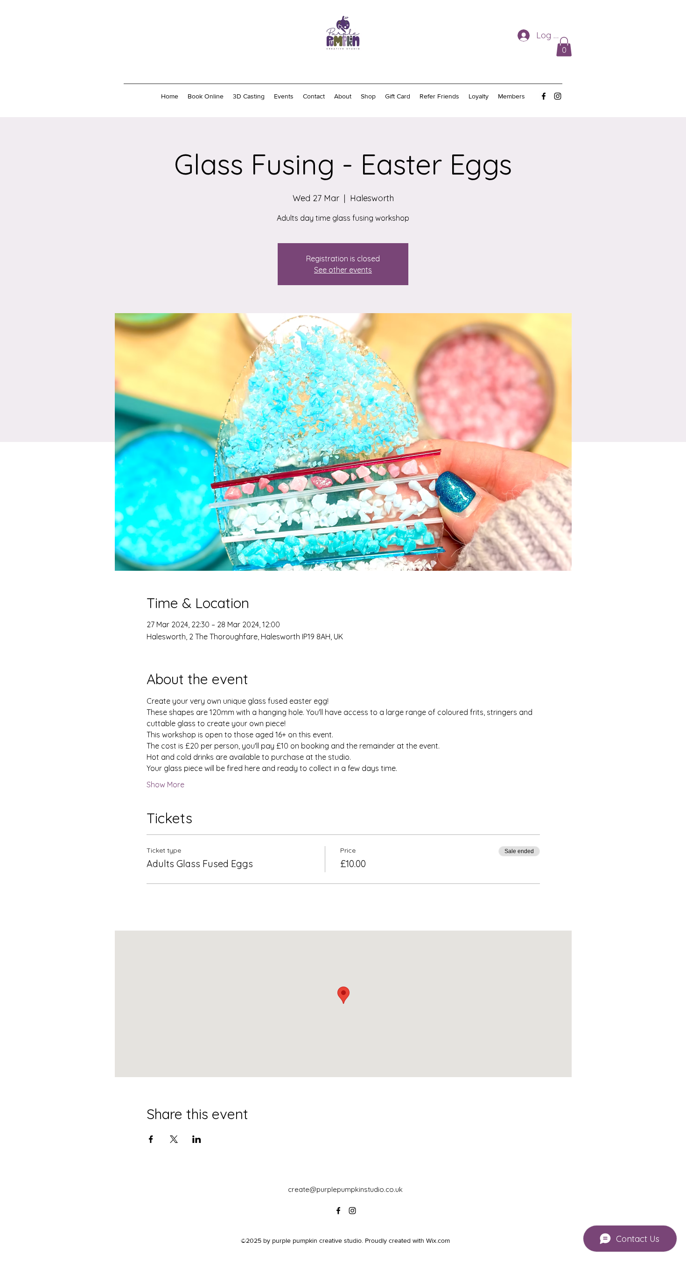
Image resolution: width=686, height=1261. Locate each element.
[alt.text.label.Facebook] (543, 96)
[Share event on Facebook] (151, 1139)
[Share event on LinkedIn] (196, 1139)
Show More (165, 784)
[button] (564, 46)
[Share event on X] (173, 1139)
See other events (343, 269)
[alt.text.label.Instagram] (557, 96)
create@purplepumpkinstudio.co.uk (345, 1189)
